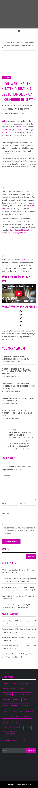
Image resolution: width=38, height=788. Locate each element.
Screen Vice (8, 113)
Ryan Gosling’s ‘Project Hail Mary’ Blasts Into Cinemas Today (18, 399)
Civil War (30, 124)
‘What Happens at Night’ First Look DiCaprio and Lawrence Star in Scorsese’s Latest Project (18, 386)
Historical (24, 705)
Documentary (7, 700)
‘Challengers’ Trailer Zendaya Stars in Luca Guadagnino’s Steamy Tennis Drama (18, 445)
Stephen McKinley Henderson (19, 336)
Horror (5, 711)
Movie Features (17, 711)
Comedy (21, 689)
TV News (27, 728)
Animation (24, 683)
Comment (6, 475)
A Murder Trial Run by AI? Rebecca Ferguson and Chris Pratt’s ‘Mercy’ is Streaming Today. (17, 371)
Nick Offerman (18, 129)
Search (5, 549)
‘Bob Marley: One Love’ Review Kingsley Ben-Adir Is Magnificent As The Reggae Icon (20, 434)
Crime (29, 694)
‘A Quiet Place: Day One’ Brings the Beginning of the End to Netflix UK (15, 357)
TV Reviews (6, 733)
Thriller (27, 722)
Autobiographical (9, 689)
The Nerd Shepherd (18, 741)
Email (23, 503)
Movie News (6, 77)
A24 (3, 121)
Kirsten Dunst (7, 129)
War (14, 733)
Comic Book (7, 694)
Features (14, 705)
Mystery (18, 717)
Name (4, 503)
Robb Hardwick (7, 621)
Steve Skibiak (6, 637)
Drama (17, 700)
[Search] (32, 31)
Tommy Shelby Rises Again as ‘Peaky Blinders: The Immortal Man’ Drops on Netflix (17, 413)
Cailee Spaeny (15, 230)
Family (25, 700)
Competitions (19, 694)
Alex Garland (16, 126)
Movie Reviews (8, 717)
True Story (7, 728)
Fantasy (5, 705)
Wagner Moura (7, 339)
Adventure (14, 683)
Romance (27, 717)
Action (5, 683)
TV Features (18, 728)
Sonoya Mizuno (20, 233)
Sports (18, 722)
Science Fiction (8, 722)
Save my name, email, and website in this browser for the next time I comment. (19, 531)
